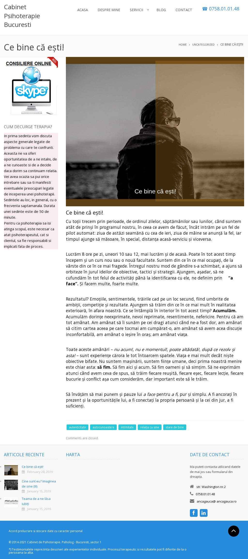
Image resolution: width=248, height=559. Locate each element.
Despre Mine (109, 10)
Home (183, 44)
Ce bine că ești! (32, 466)
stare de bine (175, 427)
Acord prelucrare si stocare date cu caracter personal (46, 531)
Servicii (136, 10)
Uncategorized (203, 44)
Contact (184, 10)
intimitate (127, 427)
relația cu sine (149, 427)
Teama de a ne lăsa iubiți (36, 501)
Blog (161, 10)
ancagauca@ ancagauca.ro (217, 501)
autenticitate (77, 427)
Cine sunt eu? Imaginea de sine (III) (39, 483)
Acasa (82, 10)
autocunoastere (103, 427)
